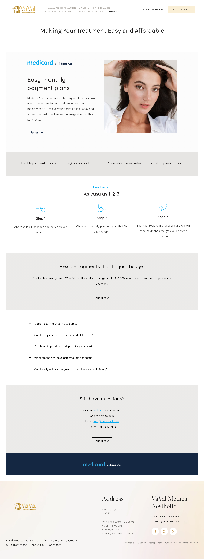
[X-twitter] (173, 531)
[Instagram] (164, 531)
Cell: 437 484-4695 (166, 516)
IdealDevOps (163, 542)
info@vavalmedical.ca (169, 521)
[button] (115, 8)
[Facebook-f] (155, 531)
